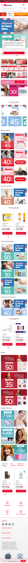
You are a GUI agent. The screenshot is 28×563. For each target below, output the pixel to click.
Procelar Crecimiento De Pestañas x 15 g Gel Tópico (6, 338)
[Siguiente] (25, 87)
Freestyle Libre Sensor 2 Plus (7, 226)
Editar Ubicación (14, 53)
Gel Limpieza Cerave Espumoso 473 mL (19, 484)
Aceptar (23, 560)
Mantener (14, 49)
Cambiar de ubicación (17, 11)
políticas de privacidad (11, 561)
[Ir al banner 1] (13, 95)
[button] (21, 5)
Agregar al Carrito (7, 233)
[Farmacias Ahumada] (8, 5)
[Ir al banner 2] (14, 95)
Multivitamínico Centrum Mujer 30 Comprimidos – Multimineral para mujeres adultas (20, 339)
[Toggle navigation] (2, 5)
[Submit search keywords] (24, 9)
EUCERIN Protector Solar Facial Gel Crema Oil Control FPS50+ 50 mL (20, 227)
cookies (18, 561)
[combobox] (14, 8)
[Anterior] (2, 87)
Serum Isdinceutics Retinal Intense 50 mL (6, 484)
